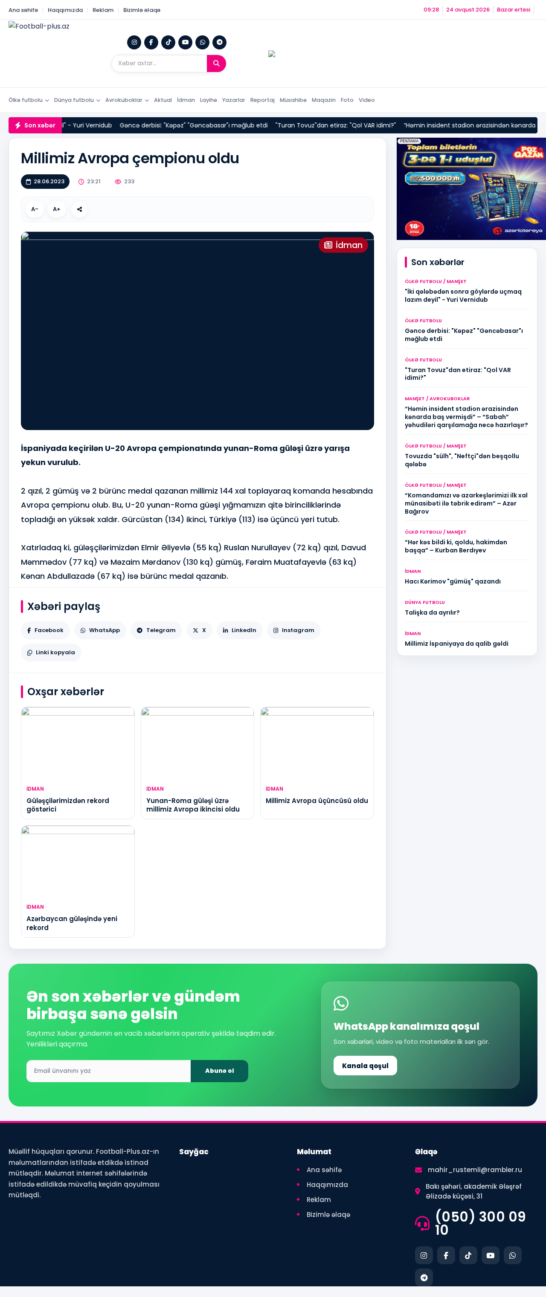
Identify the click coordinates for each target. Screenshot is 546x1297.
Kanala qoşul (365, 1065)
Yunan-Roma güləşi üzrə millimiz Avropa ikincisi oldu (193, 805)
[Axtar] (216, 63)
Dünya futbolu (74, 100)
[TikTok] (168, 42)
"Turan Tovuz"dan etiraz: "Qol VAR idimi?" (321, 125)
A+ (57, 209)
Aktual (163, 100)
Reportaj (262, 100)
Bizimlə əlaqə (141, 10)
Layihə (208, 100)
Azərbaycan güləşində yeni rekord (71, 923)
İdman (186, 100)
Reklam (103, 10)
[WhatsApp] (202, 42)
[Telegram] (219, 42)
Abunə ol (219, 1070)
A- (34, 209)
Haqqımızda (65, 10)
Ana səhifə (23, 10)
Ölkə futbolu (26, 100)
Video (367, 100)
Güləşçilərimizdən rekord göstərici (67, 805)
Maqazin (324, 100)
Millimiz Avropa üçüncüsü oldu (317, 800)
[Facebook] (151, 42)
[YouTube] (185, 42)
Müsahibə (293, 100)
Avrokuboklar (123, 100)
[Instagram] (134, 42)
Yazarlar (233, 100)
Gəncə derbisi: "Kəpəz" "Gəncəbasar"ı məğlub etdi (179, 125)
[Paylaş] (79, 209)
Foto (347, 100)
